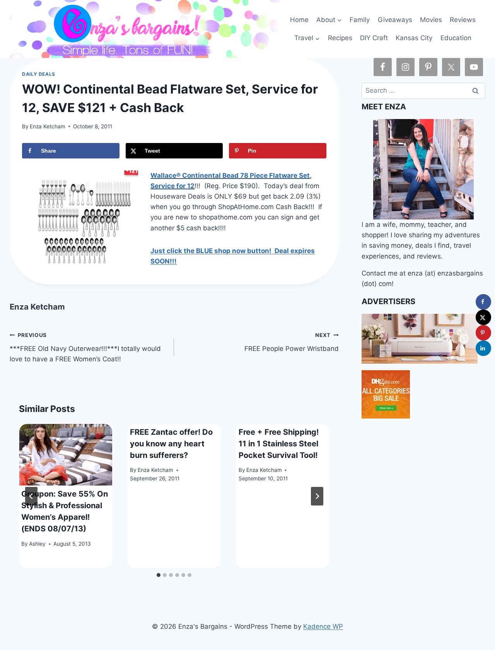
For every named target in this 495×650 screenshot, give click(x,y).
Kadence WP (323, 626)
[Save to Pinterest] (483, 332)
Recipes (340, 38)
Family (360, 20)
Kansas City (414, 38)
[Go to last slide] (31, 496)
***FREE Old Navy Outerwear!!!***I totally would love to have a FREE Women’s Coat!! (85, 347)
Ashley (37, 544)
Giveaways (395, 20)
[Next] (317, 496)
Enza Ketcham (47, 126)
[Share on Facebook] (483, 302)
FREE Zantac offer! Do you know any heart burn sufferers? (171, 443)
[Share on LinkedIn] (483, 348)
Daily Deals (38, 74)
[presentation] (65, 455)
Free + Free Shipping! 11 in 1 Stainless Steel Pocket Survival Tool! (279, 443)
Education (455, 38)
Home (299, 20)
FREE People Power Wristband (291, 342)
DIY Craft (374, 38)
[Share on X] (483, 317)
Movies (431, 20)
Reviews (463, 20)
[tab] (158, 575)
